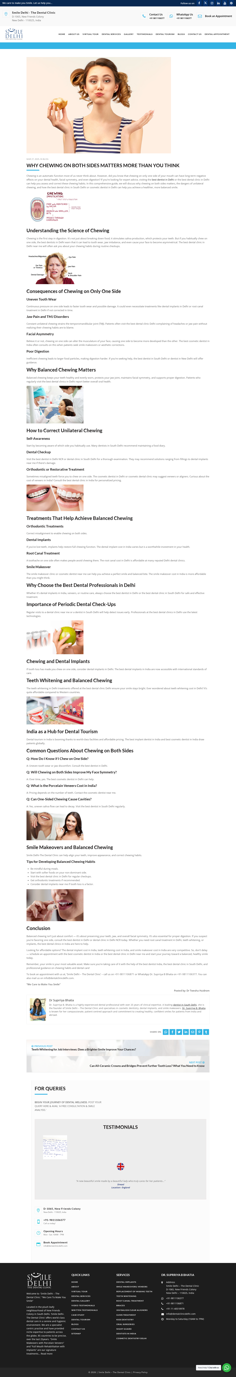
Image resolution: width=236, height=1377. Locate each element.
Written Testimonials (84, 1310)
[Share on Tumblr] (206, 1032)
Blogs (181, 34)
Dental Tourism (165, 34)
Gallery (129, 34)
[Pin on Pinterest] (199, 1032)
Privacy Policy (140, 1372)
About (75, 1286)
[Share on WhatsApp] (166, 1032)
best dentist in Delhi (163, 179)
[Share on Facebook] (172, 1032)
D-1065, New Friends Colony (62, 1208)
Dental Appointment (217, 34)
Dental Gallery (80, 1301)
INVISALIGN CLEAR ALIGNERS (132, 1310)
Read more (46, 1353)
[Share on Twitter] (179, 1032)
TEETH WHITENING (126, 1296)
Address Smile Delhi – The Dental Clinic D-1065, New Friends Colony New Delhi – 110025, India (182, 1287)
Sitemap (76, 1333)
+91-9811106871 (175, 1303)
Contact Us (194, 34)
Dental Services (111, 34)
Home (62, 34)
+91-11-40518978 (175, 1308)
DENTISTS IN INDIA (126, 1333)
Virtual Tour (91, 34)
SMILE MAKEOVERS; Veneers (131, 1286)
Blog (45, 159)
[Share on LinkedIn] (186, 1032)
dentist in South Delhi (185, 1004)
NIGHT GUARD (124, 1329)
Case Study (77, 1315)
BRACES (120, 1305)
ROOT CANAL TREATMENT (130, 1301)
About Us (73, 34)
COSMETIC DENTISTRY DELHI (131, 1338)
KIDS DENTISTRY (125, 1319)
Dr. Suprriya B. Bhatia (193, 1008)
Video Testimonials (83, 1305)
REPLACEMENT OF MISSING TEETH (134, 1291)
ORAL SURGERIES (125, 1324)
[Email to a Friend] (193, 1032)
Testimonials (145, 34)
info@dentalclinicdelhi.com (181, 1313)
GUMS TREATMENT (126, 1315)
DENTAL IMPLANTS (126, 1282)
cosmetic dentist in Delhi (111, 476)
